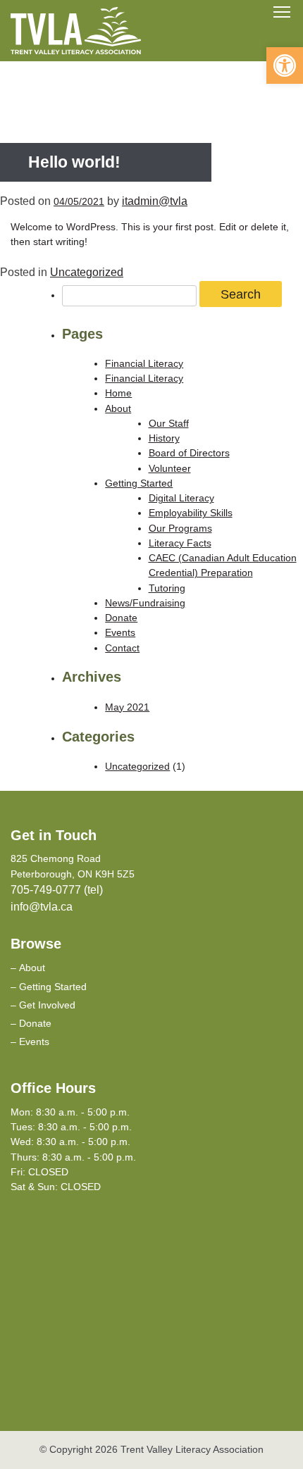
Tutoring (167, 588)
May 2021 (127, 707)
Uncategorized (86, 272)
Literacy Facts (180, 543)
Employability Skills (191, 512)
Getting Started (139, 483)
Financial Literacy (144, 363)
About (118, 408)
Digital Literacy (181, 498)
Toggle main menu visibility (282, 11)
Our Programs (180, 528)
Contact (122, 648)
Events (120, 632)
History (164, 438)
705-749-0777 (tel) (57, 890)
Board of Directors (189, 452)
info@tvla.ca (42, 907)
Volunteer (170, 468)
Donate (121, 617)
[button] (284, 65)
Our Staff (169, 423)
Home (118, 393)
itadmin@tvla (154, 201)
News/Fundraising (145, 602)
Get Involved (47, 1005)
